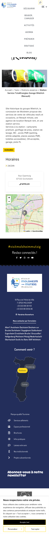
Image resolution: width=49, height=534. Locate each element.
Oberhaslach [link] (10, 339)
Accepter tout (24, 522)
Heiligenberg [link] (10, 336)
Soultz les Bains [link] (22, 339)
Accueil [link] (8, 90)
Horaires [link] (8, 150)
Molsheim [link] (19, 336)
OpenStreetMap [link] (37, 231)
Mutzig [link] (26, 336)
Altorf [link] (7, 327)
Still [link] (30, 339)
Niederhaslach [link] (35, 336)
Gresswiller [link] (36, 333)
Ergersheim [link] (9, 333)
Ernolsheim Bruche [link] (22, 333)
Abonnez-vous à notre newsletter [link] (25, 473)
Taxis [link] (16, 90)
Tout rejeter (35, 529)
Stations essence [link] (29, 90)
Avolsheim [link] (15, 327)
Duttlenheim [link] (36, 330)
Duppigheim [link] (26, 330)
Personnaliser (12, 529)
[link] (8, 5)
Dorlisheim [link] (16, 330)
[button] (24, 213)
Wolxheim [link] (37, 339)
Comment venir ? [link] (24, 349)
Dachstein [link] (24, 327)
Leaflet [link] (27, 231)
